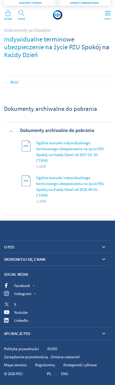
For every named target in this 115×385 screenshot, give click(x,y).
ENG (64, 373)
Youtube (21, 312)
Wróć (14, 82)
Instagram (22, 293)
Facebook (22, 285)
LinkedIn (21, 320)
